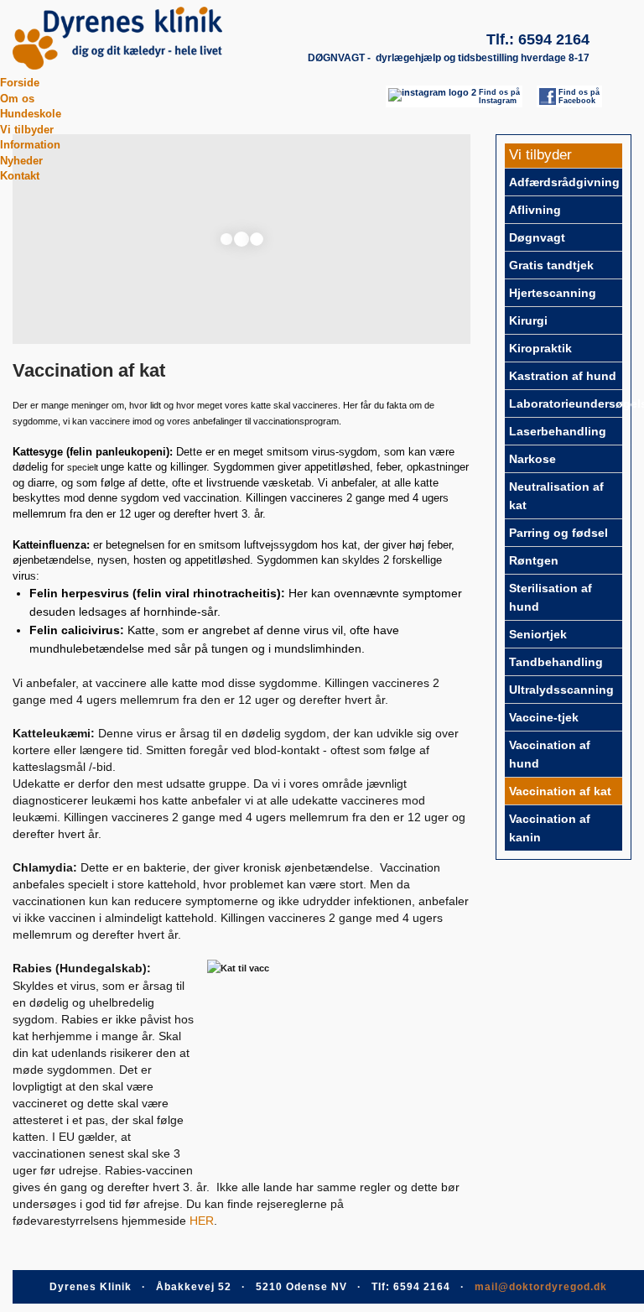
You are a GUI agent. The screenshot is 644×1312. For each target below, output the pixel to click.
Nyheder (21, 160)
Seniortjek (538, 634)
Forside (19, 82)
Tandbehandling (556, 662)
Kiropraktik (540, 348)
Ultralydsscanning (561, 689)
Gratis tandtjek (551, 265)
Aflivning (535, 209)
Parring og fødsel (558, 532)
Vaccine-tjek (544, 717)
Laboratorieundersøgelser (565, 403)
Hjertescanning (552, 292)
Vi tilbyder (27, 129)
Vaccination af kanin (549, 828)
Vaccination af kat (560, 791)
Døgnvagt (537, 237)
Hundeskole (30, 113)
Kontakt (19, 175)
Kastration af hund (562, 376)
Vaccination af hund (549, 754)
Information (30, 144)
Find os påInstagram (499, 96)
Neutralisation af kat (556, 496)
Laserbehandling (557, 431)
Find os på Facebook (579, 96)
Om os (17, 98)
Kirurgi (528, 320)
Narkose (532, 459)
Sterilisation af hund (550, 597)
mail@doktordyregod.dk (541, 1286)
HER (202, 1220)
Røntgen (533, 560)
